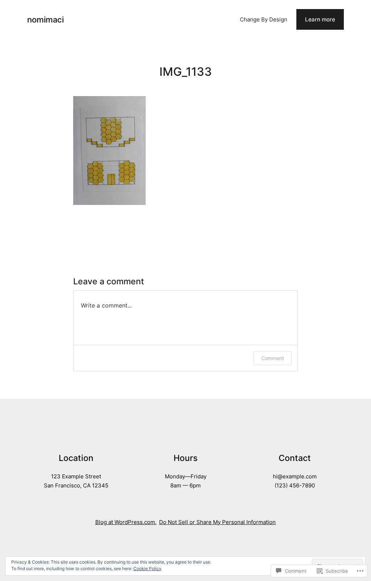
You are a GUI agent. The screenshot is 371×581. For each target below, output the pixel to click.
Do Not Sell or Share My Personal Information (217, 522)
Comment (272, 358)
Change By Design (263, 19)
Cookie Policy (147, 568)
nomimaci (45, 19)
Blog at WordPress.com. (126, 522)
